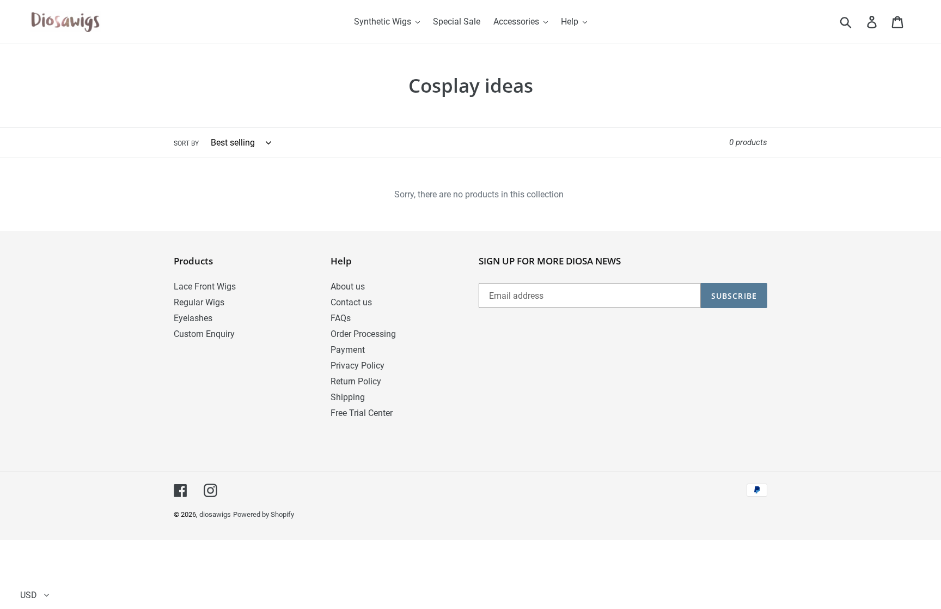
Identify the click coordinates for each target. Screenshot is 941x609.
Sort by (186, 143)
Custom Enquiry (204, 334)
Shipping (348, 397)
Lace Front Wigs (205, 286)
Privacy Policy (357, 365)
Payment (348, 350)
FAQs (341, 318)
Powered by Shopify (263, 514)
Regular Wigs (199, 302)
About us (348, 286)
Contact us (351, 302)
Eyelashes (193, 318)
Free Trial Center (362, 413)
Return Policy (356, 381)
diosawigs (215, 514)
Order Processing (363, 334)
